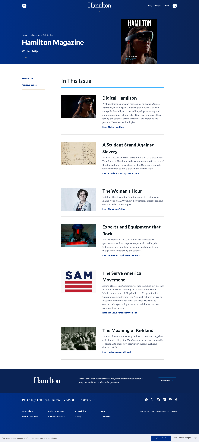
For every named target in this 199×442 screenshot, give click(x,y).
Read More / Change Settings (185, 438)
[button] (24, 6)
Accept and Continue (160, 438)
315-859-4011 (86, 400)
